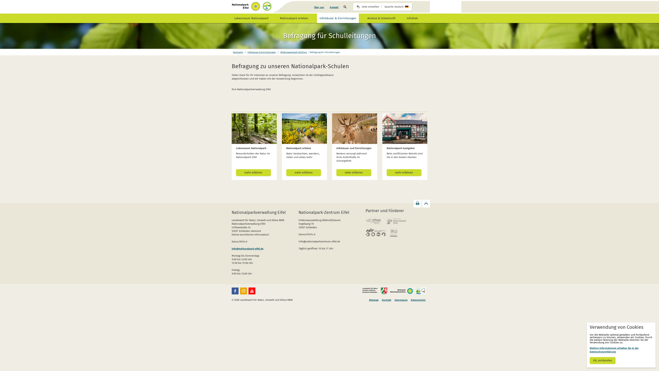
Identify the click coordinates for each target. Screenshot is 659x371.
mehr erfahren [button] (253, 172)
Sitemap (374, 300)
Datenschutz (418, 300)
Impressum (401, 300)
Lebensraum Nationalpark (251, 18)
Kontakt (334, 7)
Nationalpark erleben (294, 18)
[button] (235, 291)
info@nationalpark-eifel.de (247, 248)
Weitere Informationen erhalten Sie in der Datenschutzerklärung (614, 350)
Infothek (412, 18)
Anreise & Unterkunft (381, 18)
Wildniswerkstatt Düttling (293, 52)
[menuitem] (319, 7)
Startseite (238, 52)
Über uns (319, 7)
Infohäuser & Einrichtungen (338, 18)
